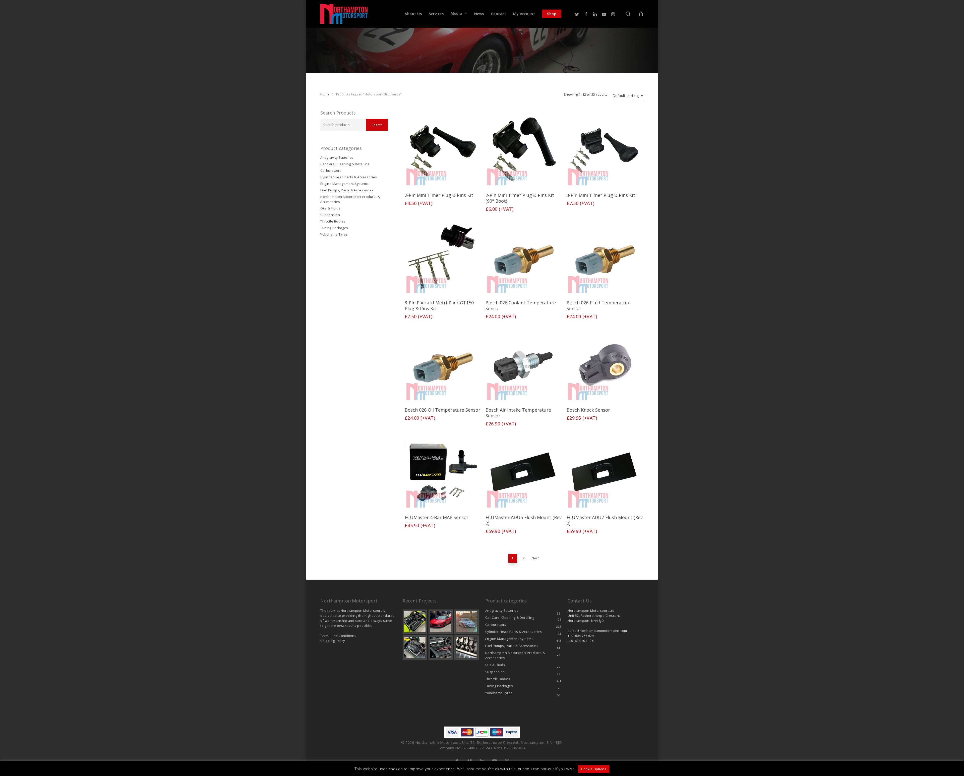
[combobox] (628, 95)
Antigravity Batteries (337, 157)
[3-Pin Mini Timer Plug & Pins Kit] (605, 150)
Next (535, 558)
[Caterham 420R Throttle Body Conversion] (415, 621)
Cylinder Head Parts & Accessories (348, 177)
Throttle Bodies (332, 221)
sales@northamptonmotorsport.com (597, 630)
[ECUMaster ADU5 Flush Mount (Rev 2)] (524, 471)
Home (324, 94)
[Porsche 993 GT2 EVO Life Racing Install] (466, 621)
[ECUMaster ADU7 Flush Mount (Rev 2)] (605, 471)
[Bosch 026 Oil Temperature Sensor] (443, 364)
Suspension (330, 214)
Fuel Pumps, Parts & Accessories (347, 190)
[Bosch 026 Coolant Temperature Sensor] (524, 257)
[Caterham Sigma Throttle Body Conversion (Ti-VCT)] (415, 647)
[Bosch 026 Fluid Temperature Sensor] (605, 257)
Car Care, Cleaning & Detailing (344, 164)
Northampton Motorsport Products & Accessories (350, 199)
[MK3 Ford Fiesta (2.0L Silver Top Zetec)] (441, 647)
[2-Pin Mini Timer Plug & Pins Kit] (443, 150)
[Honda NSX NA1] (441, 621)
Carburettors (330, 170)
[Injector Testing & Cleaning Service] (466, 647)
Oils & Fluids (330, 208)
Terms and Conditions (338, 635)
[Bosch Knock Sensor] (605, 364)
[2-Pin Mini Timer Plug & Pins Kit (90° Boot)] (524, 150)
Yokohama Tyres (334, 234)
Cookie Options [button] (593, 769)
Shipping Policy (332, 640)
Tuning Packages (334, 228)
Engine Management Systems (344, 183)
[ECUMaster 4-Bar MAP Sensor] (443, 471)
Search (377, 125)
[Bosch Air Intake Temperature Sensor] (524, 364)
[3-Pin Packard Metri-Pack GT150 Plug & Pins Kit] (443, 257)
